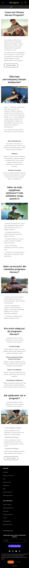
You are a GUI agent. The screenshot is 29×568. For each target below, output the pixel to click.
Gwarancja (5, 511)
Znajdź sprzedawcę (8, 495)
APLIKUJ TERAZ (11, 65)
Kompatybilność (7, 521)
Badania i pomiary (7, 492)
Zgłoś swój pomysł (7, 524)
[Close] (27, 553)
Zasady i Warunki (7, 504)
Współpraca (6, 485)
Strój (4, 478)
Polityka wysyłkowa (8, 514)
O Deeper (5, 472)
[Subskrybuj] (24, 541)
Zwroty (4, 517)
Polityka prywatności (8, 507)
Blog (4, 488)
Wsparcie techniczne (8, 475)
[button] (3, 2)
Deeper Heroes (7, 482)
